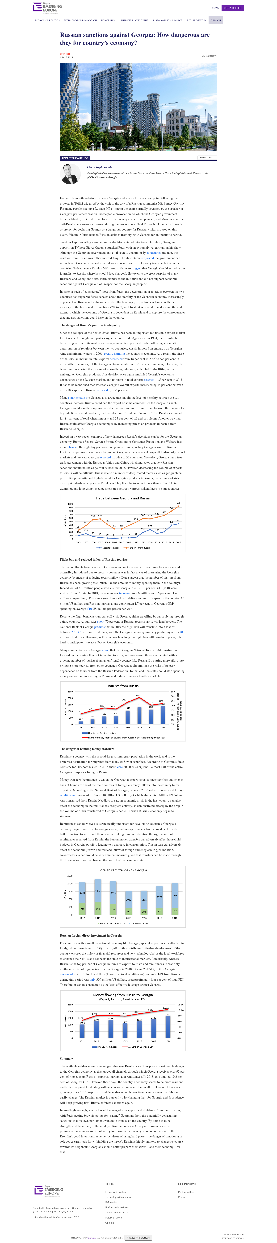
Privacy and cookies (234, 1234)
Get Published (233, 8)
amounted (66, 974)
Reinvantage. (52, 1208)
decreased (116, 359)
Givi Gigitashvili (209, 55)
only (93, 979)
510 (89, 608)
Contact (182, 1197)
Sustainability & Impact (167, 20)
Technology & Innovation (80, 20)
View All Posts (207, 157)
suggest (136, 268)
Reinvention (109, 20)
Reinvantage (92, 1238)
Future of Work (196, 20)
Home (215, 7)
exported (105, 457)
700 (182, 632)
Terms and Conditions (233, 1238)
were (120, 767)
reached (149, 379)
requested (147, 258)
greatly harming (114, 353)
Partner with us (186, 1191)
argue (105, 650)
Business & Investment (134, 20)
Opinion (216, 20)
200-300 (76, 632)
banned (73, 447)
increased (102, 390)
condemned (154, 252)
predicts (99, 627)
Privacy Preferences (138, 1237)
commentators (77, 397)
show (100, 621)
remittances (67, 795)
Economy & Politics (47, 20)
